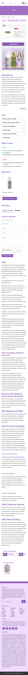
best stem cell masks (12, 449)
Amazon (17, 210)
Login (11, 2)
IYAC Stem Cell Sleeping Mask (16, 457)
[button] (14, 118)
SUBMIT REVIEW (7, 255)
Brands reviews (8, 210)
